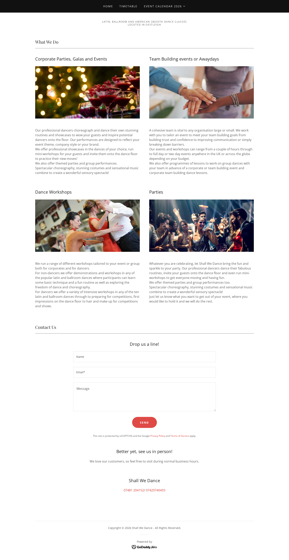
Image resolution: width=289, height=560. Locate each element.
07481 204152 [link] (134, 490)
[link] (144, 546)
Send (144, 422)
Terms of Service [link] (179, 436)
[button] (165, 6)
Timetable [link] (128, 6)
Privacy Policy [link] (157, 436)
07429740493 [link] (155, 490)
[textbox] (144, 356)
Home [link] (108, 6)
